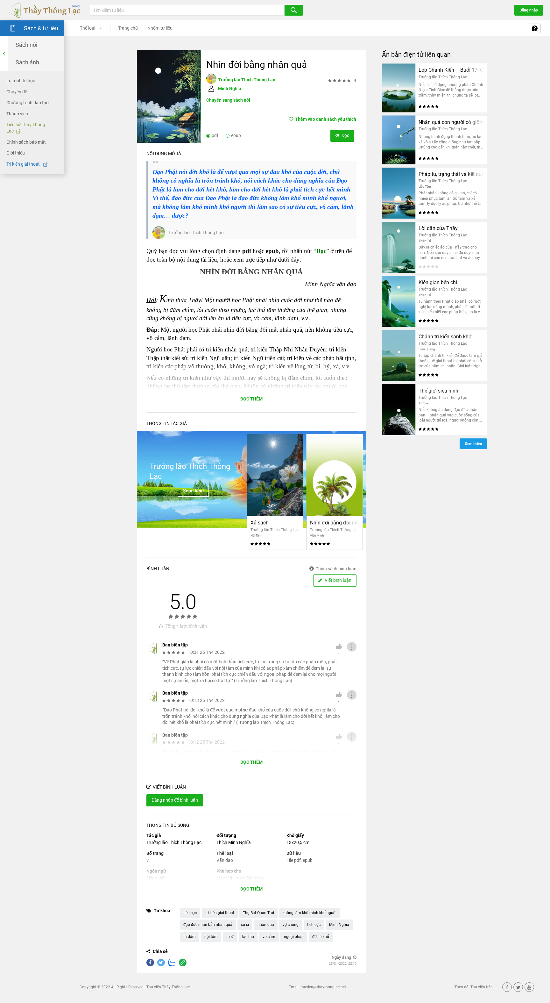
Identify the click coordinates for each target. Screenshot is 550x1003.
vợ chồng (291, 924)
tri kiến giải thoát (219, 913)
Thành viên (17, 113)
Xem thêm (193, 490)
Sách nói (26, 44)
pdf (215, 135)
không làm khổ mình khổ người (309, 913)
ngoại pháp (294, 936)
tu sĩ (230, 936)
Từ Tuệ (423, 403)
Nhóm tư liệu (160, 28)
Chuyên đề (16, 91)
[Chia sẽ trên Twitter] (161, 962)
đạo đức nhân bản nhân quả (207, 924)
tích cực (314, 924)
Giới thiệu (15, 152)
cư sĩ (245, 924)
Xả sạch (259, 523)
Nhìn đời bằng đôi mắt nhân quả (334, 523)
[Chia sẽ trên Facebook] (150, 962)
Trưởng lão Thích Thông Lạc (246, 79)
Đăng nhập (528, 10)
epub (236, 135)
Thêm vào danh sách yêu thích (325, 119)
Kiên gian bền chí (438, 282)
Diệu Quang (427, 349)
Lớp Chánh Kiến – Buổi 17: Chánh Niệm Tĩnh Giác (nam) (451, 70)
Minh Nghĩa (229, 88)
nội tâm (211, 936)
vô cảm (269, 936)
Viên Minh (317, 535)
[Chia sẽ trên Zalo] (172, 962)
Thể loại (88, 28)
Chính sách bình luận (335, 568)
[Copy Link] (183, 962)
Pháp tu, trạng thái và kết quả (451, 174)
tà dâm (189, 936)
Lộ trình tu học (20, 80)
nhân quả (265, 924)
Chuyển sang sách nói (228, 100)
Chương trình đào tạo (27, 102)
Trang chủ (128, 28)
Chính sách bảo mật (26, 141)
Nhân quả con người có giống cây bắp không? (451, 122)
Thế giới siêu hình (438, 391)
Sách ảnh (27, 62)
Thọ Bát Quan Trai (258, 913)
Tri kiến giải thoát (23, 164)
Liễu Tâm (425, 186)
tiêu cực (190, 913)
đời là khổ (320, 936)
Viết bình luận (337, 580)
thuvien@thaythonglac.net (323, 987)
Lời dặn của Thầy (438, 228)
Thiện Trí (425, 240)
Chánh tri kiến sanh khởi (446, 337)
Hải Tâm (256, 535)
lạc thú (248, 936)
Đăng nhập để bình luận (175, 800)
